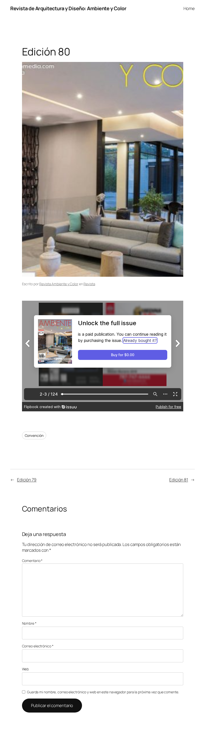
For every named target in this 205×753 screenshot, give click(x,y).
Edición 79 (26, 480)
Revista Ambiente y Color (58, 283)
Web (25, 669)
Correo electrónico (38, 646)
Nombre (29, 623)
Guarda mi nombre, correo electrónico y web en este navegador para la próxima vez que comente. (103, 692)
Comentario (32, 560)
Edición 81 (178, 480)
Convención (34, 435)
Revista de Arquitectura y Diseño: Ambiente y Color (68, 8)
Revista (89, 283)
